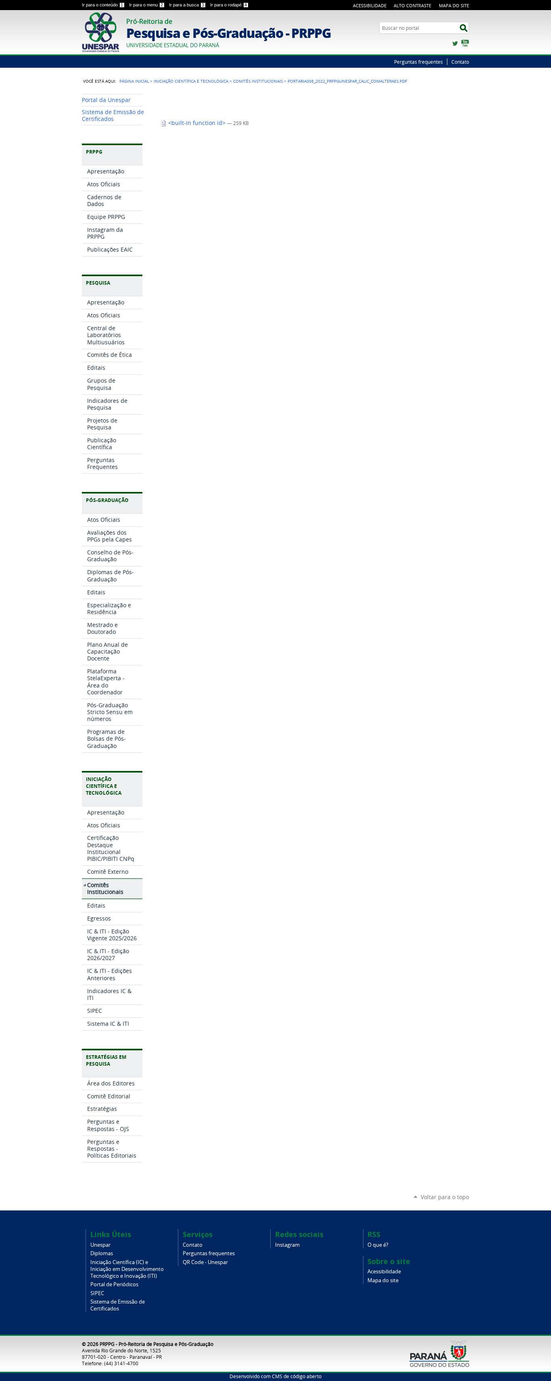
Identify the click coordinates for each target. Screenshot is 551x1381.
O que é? (377, 1244)
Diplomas (101, 1253)
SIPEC (97, 1293)
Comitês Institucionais (258, 81)
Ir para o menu (146, 4)
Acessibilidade (369, 5)
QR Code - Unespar (205, 1262)
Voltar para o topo (445, 1197)
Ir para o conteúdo (102, 4)
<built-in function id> (197, 123)
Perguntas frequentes (418, 61)
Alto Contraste (412, 5)
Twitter (455, 44)
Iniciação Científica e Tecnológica (191, 81)
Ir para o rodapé (228, 4)
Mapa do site (383, 1280)
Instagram (287, 1244)
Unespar (100, 1244)
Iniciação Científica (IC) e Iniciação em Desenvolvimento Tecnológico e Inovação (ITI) (127, 1269)
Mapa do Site (454, 5)
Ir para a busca (186, 4)
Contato (460, 61)
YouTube (465, 44)
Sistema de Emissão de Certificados (117, 1305)
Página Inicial (134, 81)
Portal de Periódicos (114, 1284)
